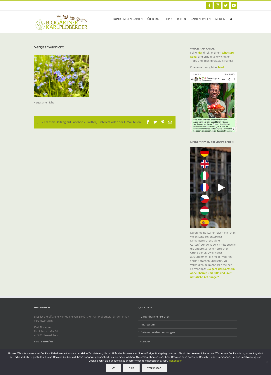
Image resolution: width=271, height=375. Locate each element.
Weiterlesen (175, 360)
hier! (221, 67)
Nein (131, 367)
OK (113, 367)
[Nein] (266, 362)
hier (199, 52)
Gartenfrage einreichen (155, 316)
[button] (231, 19)
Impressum (148, 324)
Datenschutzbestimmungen (158, 332)
